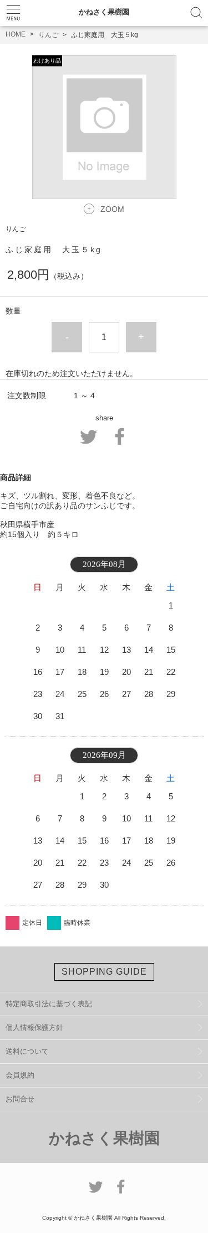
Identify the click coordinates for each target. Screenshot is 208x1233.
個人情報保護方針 (34, 1027)
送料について (27, 1051)
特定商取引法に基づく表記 (49, 1004)
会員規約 (20, 1075)
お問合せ (20, 1099)
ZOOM (112, 209)
